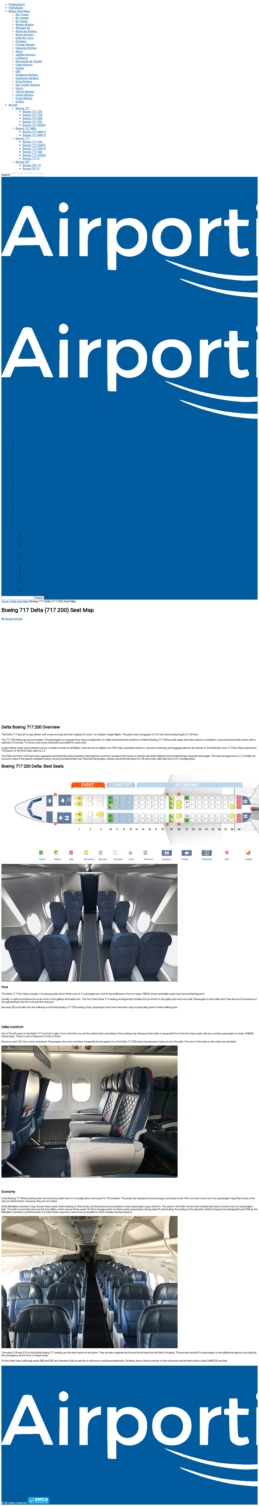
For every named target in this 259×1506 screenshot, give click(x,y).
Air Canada (22, 18)
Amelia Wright (13, 619)
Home (5, 601)
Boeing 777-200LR (34, 148)
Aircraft (12, 105)
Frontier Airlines (25, 44)
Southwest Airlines (27, 78)
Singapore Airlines (27, 75)
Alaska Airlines (25, 24)
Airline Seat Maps (19, 11)
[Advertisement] (107, 645)
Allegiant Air (23, 28)
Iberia (19, 51)
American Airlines (26, 31)
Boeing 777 (23, 138)
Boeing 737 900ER (34, 125)
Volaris (20, 101)
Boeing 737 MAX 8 (34, 131)
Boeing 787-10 (32, 165)
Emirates (21, 41)
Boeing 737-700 (32, 115)
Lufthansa (22, 58)
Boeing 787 (23, 162)
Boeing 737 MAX (26, 128)
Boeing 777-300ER (34, 155)
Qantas (20, 68)
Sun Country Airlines (28, 85)
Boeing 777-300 (32, 152)
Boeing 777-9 (31, 158)
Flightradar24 (16, 4)
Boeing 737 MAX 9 (34, 135)
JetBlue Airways (26, 54)
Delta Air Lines (25, 38)
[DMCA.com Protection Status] (38, 1503)
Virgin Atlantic (24, 98)
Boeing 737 (23, 108)
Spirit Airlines (24, 81)
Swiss (19, 88)
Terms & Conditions (13, 1492)
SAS (18, 71)
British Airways (25, 34)
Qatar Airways (24, 64)
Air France (22, 21)
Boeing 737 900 (32, 121)
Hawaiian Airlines (26, 48)
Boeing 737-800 (32, 118)
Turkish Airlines (25, 91)
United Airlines (24, 95)
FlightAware (15, 8)
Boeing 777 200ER (34, 145)
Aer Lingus (22, 14)
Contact (6, 1495)
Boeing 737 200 (32, 111)
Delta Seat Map (19, 601)
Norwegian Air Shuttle (29, 61)
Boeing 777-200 (32, 142)
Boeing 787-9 (31, 168)
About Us (7, 1488)
